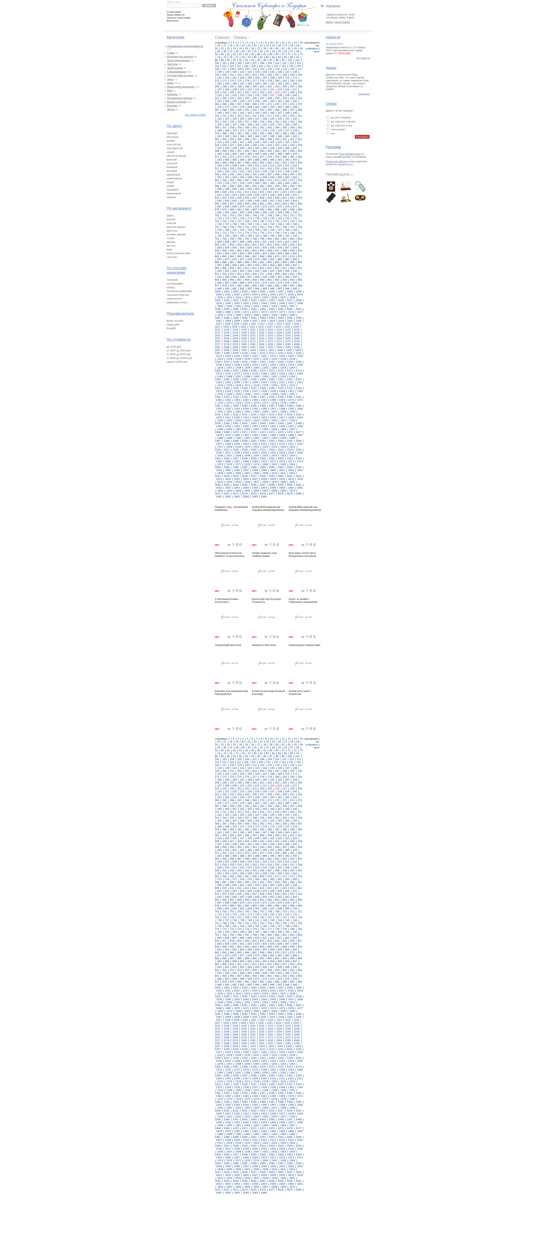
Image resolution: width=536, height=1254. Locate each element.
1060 (236, 309)
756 (285, 227)
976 (295, 282)
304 (257, 112)
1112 (262, 323)
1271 (272, 370)
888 (239, 262)
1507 (219, 443)
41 (283, 48)
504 (292, 162)
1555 (218, 458)
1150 (244, 335)
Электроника (175, 68)
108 (262, 63)
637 (255, 197)
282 (265, 107)
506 (219, 165)
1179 (235, 344)
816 (217, 244)
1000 (218, 291)
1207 (218, 353)
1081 (247, 315)
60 (222, 54)
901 (249, 265)
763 (249, 230)
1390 (299, 405)
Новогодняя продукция (181, 86)
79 (249, 57)
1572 (282, 461)
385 (262, 133)
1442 (245, 423)
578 (242, 183)
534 (257, 171)
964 (292, 279)
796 (239, 238)
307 (280, 112)
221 (239, 92)
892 (270, 262)
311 (224, 115)
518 (224, 168)
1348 (265, 394)
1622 (299, 476)
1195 (288, 347)
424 (295, 142)
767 (280, 230)
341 (277, 121)
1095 (290, 317)
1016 (273, 294)
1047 (291, 303)
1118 (226, 326)
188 (249, 83)
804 (300, 238)
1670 (292, 490)
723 (295, 218)
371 (242, 130)
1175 (288, 341)
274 (292, 104)
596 (292, 186)
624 (242, 194)
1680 (299, 493)
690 (219, 212)
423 (287, 142)
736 (219, 224)
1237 (227, 361)
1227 (220, 358)
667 (219, 206)
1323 (218, 388)
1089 (236, 317)
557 (257, 177)
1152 (261, 335)
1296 (236, 379)
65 (252, 54)
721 (280, 218)
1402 (229, 411)
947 (249, 276)
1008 (290, 291)
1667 (265, 490)
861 (295, 253)
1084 (274, 315)
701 (217, 215)
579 (249, 183)
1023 (247, 297)
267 (239, 104)
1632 (300, 479)
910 (232, 268)
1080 (238, 315)
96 (264, 60)
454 (262, 151)
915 (269, 268)
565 (232, 180)
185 (227, 83)
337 (247, 121)
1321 (283, 385)
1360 (290, 397)
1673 (236, 493)
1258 (238, 367)
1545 (300, 452)
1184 (279, 344)
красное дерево (176, 226)
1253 (282, 364)
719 (265, 218)
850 (300, 250)
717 (249, 218)
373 (257, 130)
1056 (283, 306)
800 (270, 238)
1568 (246, 461)
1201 (253, 350)
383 (247, 133)
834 (265, 247)
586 (217, 186)
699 (287, 212)
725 (224, 221)
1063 (263, 309)
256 (242, 101)
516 (294, 165)
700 (295, 212)
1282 (282, 373)
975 (287, 282)
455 (270, 151)
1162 (261, 338)
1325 (236, 388)
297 (292, 110)
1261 (265, 367)
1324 (227, 388)
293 (262, 110)
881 (272, 259)
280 (249, 107)
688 (292, 209)
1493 (265, 438)
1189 (235, 347)
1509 (237, 443)
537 (280, 171)
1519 (238, 446)
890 (255, 262)
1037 (290, 300)
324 (234, 118)
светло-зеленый (176, 155)
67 (264, 54)
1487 (300, 435)
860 (287, 253)
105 (239, 63)
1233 (274, 358)
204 (285, 86)
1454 (264, 426)
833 (257, 247)
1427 (282, 417)
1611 (283, 473)
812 (272, 241)
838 (295, 247)
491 (280, 159)
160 (300, 74)
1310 (273, 382)
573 (292, 180)
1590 (272, 467)
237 (272, 95)
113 (299, 63)
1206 (298, 350)
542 (232, 174)
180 (277, 80)
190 (265, 83)
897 (219, 265)
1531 (263, 449)
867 (255, 256)
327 (257, 118)
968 (234, 282)
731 (270, 221)
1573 (291, 461)
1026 (274, 297)
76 (230, 57)
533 (249, 171)
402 (217, 139)
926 (265, 271)
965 (300, 279)
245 (247, 98)
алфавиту (312, 48)
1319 (265, 385)
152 (239, 74)
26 (279, 45)
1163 (270, 338)
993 (249, 288)
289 (232, 110)
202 (270, 86)
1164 (279, 338)
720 (272, 218)
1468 (218, 432)
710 (285, 215)
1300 (272, 379)
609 (217, 192)
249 (277, 98)
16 (218, 45)
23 (261, 45)
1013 (246, 294)
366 (292, 127)
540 (217, 174)
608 (295, 189)
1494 (274, 438)
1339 (273, 391)
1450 (228, 426)
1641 (292, 481)
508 (234, 165)
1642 (218, 484)
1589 (263, 467)
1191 (253, 347)
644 (219, 200)
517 (217, 168)
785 (242, 235)
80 (255, 57)
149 (217, 74)
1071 (246, 312)
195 (217, 86)
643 (300, 197)
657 (232, 203)
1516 (300, 443)
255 (234, 101)
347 (234, 124)
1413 (244, 414)
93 (246, 60)
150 (224, 74)
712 (300, 215)
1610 (274, 473)
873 (300, 256)
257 (249, 101)
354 (287, 124)
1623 (219, 479)
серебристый (175, 148)
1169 (235, 341)
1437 (283, 420)
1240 (254, 361)
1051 (238, 306)
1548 (238, 455)
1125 (287, 326)
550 (292, 174)
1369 (282, 399)
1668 (274, 490)
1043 (255, 303)
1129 (235, 329)
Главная (222, 37)
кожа (169, 249)
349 (249, 124)
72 (295, 54)
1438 (292, 420)
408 (262, 139)
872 (292, 256)
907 (295, 265)
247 (262, 98)
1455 (273, 426)
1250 (255, 364)
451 (239, 151)
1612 (292, 473)
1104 (281, 320)
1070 (237, 312)
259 (265, 101)
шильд (170, 287)
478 (270, 156)
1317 (247, 385)
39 (270, 48)
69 (277, 54)
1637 (256, 481)
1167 (217, 341)
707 (262, 215)
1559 (254, 458)
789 (272, 235)
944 (227, 276)
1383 (236, 405)
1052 (247, 306)
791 (287, 235)
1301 (281, 379)
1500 (245, 440)
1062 (254, 309)
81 (261, 57)
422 (280, 142)
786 (249, 235)
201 (262, 86)
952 (287, 276)
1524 (283, 446)
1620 (281, 476)
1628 (264, 479)
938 (270, 274)
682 (247, 209)
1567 (237, 461)
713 (219, 218)
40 (277, 48)
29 (297, 45)
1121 (252, 326)
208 (227, 89)
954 (217, 279)
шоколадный (174, 178)
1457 (291, 426)
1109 (236, 323)
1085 (283, 315)
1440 (227, 423)
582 (272, 183)
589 (239, 186)
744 (280, 224)
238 (280, 95)
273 (285, 104)
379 (217, 133)
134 (277, 69)
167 (265, 77)
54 (273, 51)
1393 (237, 408)
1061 (245, 309)
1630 (282, 479)
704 (239, 215)
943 (219, 276)
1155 (288, 335)
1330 (281, 388)
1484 (273, 435)
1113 (270, 323)
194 (295, 83)
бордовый (173, 189)
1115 (288, 323)
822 (262, 244)
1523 (274, 446)
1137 (217, 332)
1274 (299, 370)
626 (257, 194)
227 (285, 92)
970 (249, 282)
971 (257, 282)
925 (257, 271)
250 (285, 98)
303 (249, 112)
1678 (281, 493)
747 (217, 227)
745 (287, 224)
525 (277, 168)
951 (280, 276)
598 (219, 189)
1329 (272, 388)
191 (272, 83)
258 (257, 101)
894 (285, 262)
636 (247, 197)
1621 (290, 476)
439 (234, 148)
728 (247, 221)
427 (232, 145)
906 (287, 265)
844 (255, 250)
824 (277, 244)
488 (257, 159)
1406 (265, 411)
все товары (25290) (195, 115)
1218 (228, 356)
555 (242, 177)
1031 (236, 300)
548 (277, 174)
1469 (227, 432)
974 (280, 282)
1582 (283, 464)
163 (234, 77)
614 (254, 192)
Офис (170, 83)
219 (224, 92)
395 (249, 136)
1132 (261, 329)
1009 (299, 291)
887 (232, 262)
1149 (235, 335)
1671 (218, 493)
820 (247, 244)
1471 (245, 432)
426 (224, 145)
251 (292, 98)
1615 (236, 476)
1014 (255, 294)
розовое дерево (176, 234)
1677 (272, 493)
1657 (264, 487)
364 (277, 127)
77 (237, 57)
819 (239, 244)
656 (224, 203)
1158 (226, 338)
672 (257, 206)
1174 (279, 341)
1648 (272, 484)
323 (227, 118)
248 (270, 98)
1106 (299, 320)
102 (217, 63)
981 (247, 285)
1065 (281, 309)
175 (239, 80)
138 (219, 71)
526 (285, 168)
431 (262, 145)
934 (239, 274)
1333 (219, 391)
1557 (236, 458)
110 (277, 63)
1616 (245, 476)
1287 (238, 376)
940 (285, 274)
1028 (292, 297)
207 (219, 89)
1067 (299, 309)
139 (227, 71)
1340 (282, 391)
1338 (264, 391)
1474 (272, 432)
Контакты (173, 20)
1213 (271, 353)
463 (242, 153)
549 (285, 174)
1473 (263, 432)
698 (280, 212)
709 (277, 215)
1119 (234, 326)
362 (262, 127)
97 (270, 60)
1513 (273, 443)
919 (300, 268)
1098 (228, 320)
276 (219, 107)
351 (265, 124)
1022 (238, 297)
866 (247, 256)
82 (267, 57)
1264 (292, 367)
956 (232, 279)
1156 (297, 335)
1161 (253, 338)
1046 (282, 303)
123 (283, 66)
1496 (292, 438)
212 (257, 89)
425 (217, 145)
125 (298, 66)
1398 (282, 408)
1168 (226, 341)
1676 (263, 493)
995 (265, 288)
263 (295, 101)
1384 (245, 405)
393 (234, 136)
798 (255, 238)
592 (262, 186)
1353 (227, 397)
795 (232, 238)
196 (224, 86)
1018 (291, 294)
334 (224, 121)
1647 (263, 484)
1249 (246, 364)
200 (255, 86)
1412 (235, 414)
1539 (246, 452)
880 (265, 259)
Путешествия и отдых (180, 75)
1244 (290, 361)
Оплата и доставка (178, 17)
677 (295, 206)
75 (224, 57)
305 (265, 112)
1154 (279, 335)
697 (272, 212)
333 (217, 121)
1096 (299, 317)
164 (242, 77)
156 (270, 74)
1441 (236, 423)
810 (257, 241)
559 (272, 177)
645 (227, 200)
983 (262, 285)
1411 (226, 414)
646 (234, 200)
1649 (281, 484)
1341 (291, 391)
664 (285, 203)
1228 (229, 358)
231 (227, 95)
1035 (272, 300)
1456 (282, 426)
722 (287, 218)
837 (287, 247)
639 (270, 197)
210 (242, 89)
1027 (283, 297)
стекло (171, 238)
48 (237, 51)
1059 (227, 309)
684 (262, 209)
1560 (263, 458)
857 (265, 253)
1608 (256, 473)
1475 (281, 432)
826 (292, 244)
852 (227, 253)
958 (247, 279)
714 (227, 218)
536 (272, 171)
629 (280, 194)
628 (272, 194)
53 (267, 51)
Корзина (333, 6)
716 (242, 218)
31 (222, 48)
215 (279, 89)
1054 (265, 306)
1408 (283, 411)
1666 (256, 490)
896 (300, 262)
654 (295, 200)
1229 (238, 358)
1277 (237, 373)
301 (234, 112)
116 (231, 66)
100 (290, 60)
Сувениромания (176, 71)
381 (232, 133)
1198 (226, 350)
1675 (254, 493)
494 (217, 162)
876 (234, 259)
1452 (246, 426)
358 (232, 127)
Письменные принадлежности (185, 46)
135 (285, 69)
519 (232, 168)
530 (227, 171)
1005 (263, 291)
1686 (264, 496)
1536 (219, 452)
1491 (247, 438)
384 (255, 133)
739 (242, 224)
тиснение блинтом (178, 294)
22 (255, 45)
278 (234, 107)
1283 (291, 373)
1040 (228, 303)
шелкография (175, 283)
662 (270, 203)
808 (242, 241)
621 (219, 194)
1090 (245, 317)
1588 (254, 467)
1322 (292, 385)
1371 (300, 399)
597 (300, 186)
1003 (245, 291)
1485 (282, 435)
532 (242, 171)
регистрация (342, 22)
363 (270, 127)
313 (239, 115)
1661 (300, 487)
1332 (299, 388)
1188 (226, 347)
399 (280, 136)
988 (300, 285)
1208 (227, 353)
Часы (170, 79)
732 (277, 221)
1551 (265, 455)
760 (227, 230)
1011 (228, 294)
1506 (299, 440)
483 (219, 159)
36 (252, 48)
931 (217, 274)
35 (246, 48)
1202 (262, 350)
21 (249, 45)
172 (217, 80)
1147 (217, 335)
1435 (265, 420)
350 (257, 124)
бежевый (172, 167)
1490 (238, 438)
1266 (227, 370)
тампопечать (174, 298)
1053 (256, 306)
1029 (218, 300)
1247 (228, 364)
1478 (219, 435)
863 (224, 256)
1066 (290, 309)
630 (287, 194)
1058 (218, 309)
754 (270, 227)
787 (257, 235)
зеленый (172, 163)
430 (255, 145)
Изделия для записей (180, 56)
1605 (229, 473)
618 (284, 192)
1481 (246, 435)
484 (227, 159)
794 (224, 238)
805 (219, 241)
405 (239, 139)
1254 (291, 364)
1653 (228, 487)
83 (273, 57)
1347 (256, 394)
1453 (255, 426)
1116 (296, 323)
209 (234, 89)
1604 (220, 473)
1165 (288, 338)
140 (234, 71)
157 (277, 74)
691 (227, 212)
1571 (273, 461)
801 (277, 238)
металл (171, 245)
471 (217, 156)
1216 (299, 353)
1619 (272, 476)
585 (295, 183)
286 (295, 107)
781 (300, 233)
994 (257, 288)
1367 (264, 399)
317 (269, 115)
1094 (281, 317)
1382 (227, 405)
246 (255, 98)
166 (257, 77)
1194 (279, 347)
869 (270, 256)
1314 (220, 385)
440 (242, 148)
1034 (263, 300)
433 (277, 145)
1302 (290, 379)
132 (262, 69)
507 (227, 165)
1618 (263, 476)
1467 (292, 429)
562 (295, 177)
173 (224, 80)
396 (257, 136)
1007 (281, 291)
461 (227, 153)
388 (285, 133)
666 (300, 203)
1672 (227, 493)
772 (232, 233)
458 (292, 151)
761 (234, 230)
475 (247, 156)
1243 (281, 361)
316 (262, 115)
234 (249, 95)
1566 (228, 461)
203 (277, 86)
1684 (246, 496)
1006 (272, 291)
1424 (255, 417)
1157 (217, 338)
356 (217, 127)
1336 (246, 391)
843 (247, 250)
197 (232, 86)
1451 (237, 426)
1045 (273, 303)
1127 (217, 329)
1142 (261, 332)
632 (217, 197)
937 (262, 274)
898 (227, 265)
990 (227, 288)
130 (247, 69)
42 (289, 48)
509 (242, 165)
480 (285, 156)
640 (277, 197)
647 (242, 200)
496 (232, 162)
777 (270, 233)
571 (277, 180)
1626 (246, 479)
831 (242, 247)
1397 (273, 408)
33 (234, 48)
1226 (300, 356)
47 (230, 51)
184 (219, 83)
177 (255, 80)
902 (257, 265)
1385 (254, 405)
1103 (272, 320)
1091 (254, 317)
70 (283, 54)
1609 (265, 473)
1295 (227, 379)
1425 (264, 417)
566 (239, 180)
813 (279, 241)
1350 (283, 394)
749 (232, 227)
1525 (292, 446)
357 (224, 127)
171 (295, 77)
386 (270, 133)
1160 (244, 338)
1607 (247, 473)
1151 (253, 335)
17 (224, 45)
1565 (219, 461)
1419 (299, 414)
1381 (218, 405)
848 (285, 250)
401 (295, 136)
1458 (300, 426)
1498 (227, 440)
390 (300, 133)
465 (257, 153)
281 (257, 107)
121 (268, 66)
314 (247, 115)
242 (224, 98)
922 (234, 271)
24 (267, 45)
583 (280, 183)
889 (247, 262)
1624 (228, 479)
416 (234, 142)
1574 (300, 461)
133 (270, 69)
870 (277, 256)
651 (272, 200)
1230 (247, 358)
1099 (237, 320)
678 (217, 209)
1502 (263, 440)
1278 (246, 373)
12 (283, 42)
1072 (255, 312)
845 (262, 250)
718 (257, 218)
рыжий (171, 140)
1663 (229, 490)
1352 (218, 397)
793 (217, 238)
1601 (282, 470)
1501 (254, 440)
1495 (283, 438)
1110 (245, 323)
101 (297, 60)
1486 (291, 435)
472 (224, 156)
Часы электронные (178, 60)
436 (300, 145)
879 (257, 259)
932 (224, 274)
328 (265, 118)
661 (262, 203)
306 (272, 112)
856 (257, 253)
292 (255, 110)
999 (295, 288)
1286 (229, 376)
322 (219, 118)
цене (317, 51)
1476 (290, 432)
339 (262, 121)
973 (272, 282)
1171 (253, 341)
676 (287, 206)
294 (270, 110)
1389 (290, 405)
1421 (228, 417)
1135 (288, 329)
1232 (265, 358)
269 (255, 104)
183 (300, 80)
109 (270, 63)
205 (292, 86)
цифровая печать (177, 302)
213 (264, 89)
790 (280, 235)
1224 (282, 356)
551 (300, 174)
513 (272, 165)
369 (227, 130)
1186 (297, 344)
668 (227, 206)
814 (287, 241)
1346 (247, 394)
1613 (218, 476)
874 (219, 259)
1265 (218, 370)
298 (300, 110)
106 (247, 63)
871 (285, 256)
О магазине (174, 11)
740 (249, 224)
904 (272, 265)
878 (249, 259)
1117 (217, 326)
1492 (256, 438)
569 (262, 180)
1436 (274, 420)
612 (239, 192)
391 (219, 136)
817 (224, 244)
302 (242, 112)
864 (232, 256)
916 (277, 268)
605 (272, 189)
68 (270, 54)
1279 (255, 373)
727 (239, 221)
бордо (170, 182)
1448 (299, 423)
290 (239, 110)
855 (249, 253)
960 (262, 279)
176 (247, 80)
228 (292, 92)
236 (265, 95)
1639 (274, 481)
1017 (282, 294)
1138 (226, 332)
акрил (170, 215)
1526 (218, 449)
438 (227, 148)
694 (249, 212)
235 (257, 95)
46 (224, 51)
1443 (254, 423)
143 (257, 71)
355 (295, 124)
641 (285, 197)
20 (243, 45)
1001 (227, 291)
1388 (281, 405)
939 (277, 274)
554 (234, 177)
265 (224, 104)
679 (224, 209)
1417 (280, 414)
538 (287, 171)
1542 (273, 452)
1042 (246, 303)
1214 (280, 353)
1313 (300, 382)
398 (272, 136)
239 (287, 95)
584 (287, 183)
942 (300, 274)
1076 (291, 312)
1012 (237, 294)
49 (243, 51)
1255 (300, 364)
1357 (263, 397)
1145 (288, 332)
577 (234, 183)
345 (219, 124)
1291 (274, 376)
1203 (271, 350)
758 (300, 227)
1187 (217, 347)
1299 (263, 379)
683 (255, 209)
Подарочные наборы (179, 98)
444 (272, 148)
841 (232, 250)
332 (295, 118)
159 (292, 74)
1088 (227, 317)
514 (279, 165)
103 (224, 63)
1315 (229, 385)
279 (242, 107)
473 (232, 156)
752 (255, 227)
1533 (281, 449)
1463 (256, 429)
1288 (247, 376)
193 (287, 83)
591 (255, 186)
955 (224, 279)
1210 (245, 353)
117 (239, 66)
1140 (244, 332)
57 (291, 51)
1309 (264, 382)
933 (232, 274)
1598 (255, 470)
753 (262, 227)
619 (292, 192)
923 (242, 271)
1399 (291, 408)
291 (247, 110)
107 (255, 63)
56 (285, 51)
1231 (256, 358)
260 (272, 101)
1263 (283, 367)
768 (287, 230)
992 (242, 288)
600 (234, 189)
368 (219, 130)
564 (224, 180)
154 (255, 74)
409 (270, 139)
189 (257, 83)
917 (284, 268)
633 (224, 197)
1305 (228, 382)
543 (239, 174)
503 (285, 162)
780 (292, 233)
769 (295, 230)
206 (300, 86)
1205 (289, 350)
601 (242, 189)
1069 (228, 312)
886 (224, 262)
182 (292, 80)
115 (224, 66)
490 (272, 159)
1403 (238, 411)
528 (300, 168)
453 (255, 151)
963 (285, 279)
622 (227, 194)
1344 (229, 394)
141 (242, 71)
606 (280, 189)
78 (243, 57)
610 (224, 192)
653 (287, 200)
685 (270, 209)
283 (272, 107)
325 (242, 118)
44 (301, 48)
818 (232, 244)
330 (280, 118)
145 (272, 71)
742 (265, 224)
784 (234, 235)
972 (265, 282)
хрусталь (172, 230)
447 (295, 148)
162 (227, 77)
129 (239, 69)
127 (224, 69)
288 (224, 110)
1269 (254, 370)
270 (262, 104)
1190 (244, 347)
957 (239, 279)
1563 (290, 458)
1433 (247, 420)
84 (279, 57)
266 (232, 104)
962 (277, 279)
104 (232, 63)
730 (262, 221)
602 (249, 189)
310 (217, 115)
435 (292, 145)
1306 (237, 382)
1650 (290, 484)
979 (232, 285)
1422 (237, 417)
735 (300, 221)
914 (262, 268)
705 (247, 215)
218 (217, 92)
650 (265, 200)
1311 (282, 382)
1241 (263, 361)
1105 (290, 320)
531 (234, 171)
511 (257, 165)
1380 (292, 402)
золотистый (174, 144)
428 (239, 145)
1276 (228, 373)
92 (240, 60)
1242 (272, 361)
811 (265, 241)
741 (257, 224)
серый (170, 152)
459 (300, 151)
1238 (236, 361)
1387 (272, 405)
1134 (279, 329)
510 (249, 165)
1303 (299, 379)
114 (217, 66)
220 (232, 92)
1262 (274, 367)
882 (280, 259)
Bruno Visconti (175, 320)
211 (249, 89)
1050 (229, 306)
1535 (299, 449)
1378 (274, 402)
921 (227, 271)
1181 (253, 344)
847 (277, 250)
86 (291, 57)
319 (284, 115)
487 (249, 159)
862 (217, 256)
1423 (246, 417)
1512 (264, 443)
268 (247, 104)
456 (277, 151)
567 (247, 180)
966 (219, 282)
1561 (272, 458)
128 (232, 69)
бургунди (172, 133)
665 (292, 203)
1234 (283, 358)
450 (232, 151)
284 (280, 107)
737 (227, 224)
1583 (292, 464)
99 (283, 60)
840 (224, 250)
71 (289, 54)
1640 (283, 481)
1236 (218, 361)
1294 (218, 379)
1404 (247, 411)
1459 (220, 429)
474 (239, 156)
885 (217, 262)
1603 (300, 470)
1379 (283, 402)
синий (170, 185)
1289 (256, 376)
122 (276, 66)
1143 (270, 332)
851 (219, 253)
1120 (243, 326)
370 (234, 130)
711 (292, 215)
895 (292, 262)
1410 (218, 414)
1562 (281, 458)
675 (280, 206)
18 (230, 45)
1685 (255, 496)
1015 (264, 294)
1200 (244, 350)
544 (247, 174)
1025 (265, 297)
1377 (265, 402)
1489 (229, 438)
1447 (290, 423)
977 (217, 285)
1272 (281, 370)
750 (239, 227)
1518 (229, 446)
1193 (270, 347)
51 (255, 51)
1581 (274, 464)
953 (295, 276)
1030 (227, 300)
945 (234, 276)
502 (277, 162)
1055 (274, 306)
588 (232, 186)
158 (285, 74)
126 (217, 69)
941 (292, 274)
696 (265, 212)
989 (219, 288)
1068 (219, 312)
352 (272, 124)
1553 (283, 455)
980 (239, 285)
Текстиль (172, 64)
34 (240, 48)
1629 (273, 479)
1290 (265, 376)
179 (270, 80)
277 (227, 107)
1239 (245, 361)
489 (265, 159)
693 (242, 212)
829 (227, 247)
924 (249, 271)
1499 (236, 440)
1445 (272, 423)
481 (292, 156)
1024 (256, 297)
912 (247, 268)
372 (249, 130)
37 (258, 48)
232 (234, 95)
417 (242, 142)
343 (292, 121)
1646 (254, 484)
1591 (281, 467)
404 (232, 139)
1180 (244, 344)
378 (295, 130)
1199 (235, 350)
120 (261, 66)
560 (280, 177)
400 (287, 136)
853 (234, 253)
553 (227, 177)
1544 (291, 452)
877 (242, 259)
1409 (292, 411)
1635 (238, 481)
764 (257, 230)
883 (287, 259)
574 (300, 180)
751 (247, 227)
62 (234, 54)
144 (265, 71)
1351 (292, 394)
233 (242, 95)
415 (227, 142)
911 (239, 268)
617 (277, 192)
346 (227, 124)
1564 (299, 458)
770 (217, 233)
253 (219, 101)
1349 (274, 394)
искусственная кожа (178, 253)
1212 (262, 353)
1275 (219, 373)
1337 (255, 391)
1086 (292, 315)
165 (249, 77)
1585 (227, 467)
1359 (281, 397)
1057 (292, 306)
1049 (220, 306)
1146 (297, 332)
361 (255, 127)
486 (242, 159)
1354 (236, 397)
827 (300, 244)
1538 (237, 452)
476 (255, 156)
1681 (219, 496)
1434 (256, 420)
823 (270, 244)
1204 (280, 350)
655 (217, 203)
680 (232, 209)
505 (300, 162)
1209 (236, 353)
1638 (265, 481)
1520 (247, 446)
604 (265, 189)
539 (295, 171)
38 (264, 48)
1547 (229, 455)
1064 (272, 309)
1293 (292, 376)
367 (300, 127)
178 (262, 80)
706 (255, 215)
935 (247, 274)
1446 (281, 423)
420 (265, 142)
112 (292, 63)
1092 (263, 317)
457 (285, 151)
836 (280, 247)
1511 (255, 443)
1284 (300, 373)
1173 (270, 341)
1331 (290, 388)
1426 (273, 417)
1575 (220, 464)
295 (277, 110)
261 (280, 101)
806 (227, 241)
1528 (236, 449)
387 (277, 133)
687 (285, 209)
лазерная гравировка (179, 291)
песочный (172, 137)
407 (255, 139)
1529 (245, 449)
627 (265, 194)
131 (255, 69)
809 (249, 241)
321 (300, 115)
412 (292, 139)
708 (270, 215)
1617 (254, 476)
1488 (220, 438)
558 (265, 177)
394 (242, 136)
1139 (235, 332)
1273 (290, 370)
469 (287, 153)
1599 (264, 470)
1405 (256, 411)
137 (300, 69)
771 (224, 233)
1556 (227, 458)
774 (247, 233)
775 (255, 233)
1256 (220, 367)
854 (242, 253)
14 (295, 42)
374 (265, 130)
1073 (264, 312)
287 (217, 110)
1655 (246, 487)
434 (285, 145)
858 (272, 253)
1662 (220, 490)
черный (171, 197)
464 (249, 153)
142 (249, 71)
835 (272, 247)
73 (301, 54)
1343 (220, 394)
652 (280, 200)
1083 (265, 315)
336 (239, 121)
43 (295, 48)
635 (239, 197)
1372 (220, 402)
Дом (169, 90)
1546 (220, 455)
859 (280, 253)
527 (292, 168)
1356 (254, 397)
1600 (273, 470)
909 (224, 268)
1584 (218, 467)
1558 (245, 458)
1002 (236, 291)
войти (329, 22)
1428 (291, 417)
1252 (273, 364)
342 (285, 121)
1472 (254, 432)
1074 (273, 312)
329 (272, 118)
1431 (229, 420)
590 (247, 186)
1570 (264, 461)
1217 (219, 356)
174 (232, 80)
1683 (237, 496)
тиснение (172, 279)
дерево (171, 242)
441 (249, 148)
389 (292, 133)
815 (294, 241)
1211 (253, 353)
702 (224, 215)
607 (287, 189)
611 (232, 192)
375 (272, 130)
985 (277, 285)
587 (224, 186)
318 (277, 115)
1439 (218, 423)
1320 (274, 385)
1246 (219, 364)
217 (294, 89)
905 (280, 265)
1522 (265, 446)
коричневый (174, 193)
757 (292, 227)
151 (232, 74)
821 (255, 244)
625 (249, 194)
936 (255, 274)
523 (262, 168)
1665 (247, 490)
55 (279, 51)
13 (289, 42)
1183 (270, 344)
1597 (246, 470)
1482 (255, 435)
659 (247, 203)
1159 (235, 338)
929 (287, 271)
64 (246, 54)
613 (247, 192)
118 (246, 66)
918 (292, 268)
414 (219, 142)
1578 (247, 464)
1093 (272, 317)
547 (270, 174)
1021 (229, 297)
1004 (254, 291)
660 (255, 203)
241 (217, 98)
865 (239, 256)
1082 (256, 315)
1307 (246, 382)
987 (292, 285)
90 (228, 60)
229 (300, 92)
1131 (253, 329)
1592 (290, 467)
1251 (264, 364)
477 (262, 156)
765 (265, 230)
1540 (255, 452)
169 (280, 77)
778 (277, 233)
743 (272, 224)
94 (252, 60)
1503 (272, 440)
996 (272, 288)
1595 (228, 470)
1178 (226, 344)
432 (270, 145)
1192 (261, 347)
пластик (171, 223)
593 (270, 186)
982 (255, 285)
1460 (229, 429)
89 (222, 60)
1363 (228, 399)
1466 (283, 429)
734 (292, 221)
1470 (236, 432)
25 (273, 45)
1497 (218, 440)
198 (239, 86)
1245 (299, 361)
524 (270, 168)
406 (247, 139)
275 (300, 104)
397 (265, 136)
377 (287, 130)
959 (255, 279)
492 (287, 159)
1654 (237, 487)
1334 (228, 391)
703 (232, 215)
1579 (256, 464)
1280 (264, 373)
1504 (281, 440)
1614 (227, 476)
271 (270, 104)
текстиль (172, 257)
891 (262, 262)
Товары (240, 37)
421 (272, 142)
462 (234, 153)
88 (216, 60)
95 (258, 60)
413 (300, 139)
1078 (220, 315)
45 (218, 51)
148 (295, 71)
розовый (172, 170)
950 (272, 276)
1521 (256, 446)
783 (227, 235)
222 (247, 92)
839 (217, 250)
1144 (279, 332)
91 (234, 60)
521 (247, 168)
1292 (283, 376)
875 (227, 259)
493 (295, 159)
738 (234, 224)
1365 (246, 399)
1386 (263, 405)
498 (247, 162)
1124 (278, 326)
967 (227, 282)
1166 (297, 338)
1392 (228, 408)
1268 (245, 370)
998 (287, 288)
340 (270, 121)
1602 (291, 470)
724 (217, 221)
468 (280, 153)
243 (232, 98)
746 (295, 224)
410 (277, 139)
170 (287, 77)
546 (262, 174)
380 (224, 133)
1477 (299, 432)
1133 (270, 329)
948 (257, 276)
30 (216, 48)
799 (262, 238)
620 (300, 192)
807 (234, 241)
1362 (219, 399)
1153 (270, 335)
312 (232, 115)
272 (277, 104)
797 (247, 238)
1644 (236, 484)
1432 (238, 420)
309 (295, 112)
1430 (220, 420)
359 (239, 127)
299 (219, 112)
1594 (219, 470)
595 (285, 186)
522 (255, 168)
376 (280, 130)
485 (234, 159)
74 (218, 57)
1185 (288, 344)
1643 (227, 484)
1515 (291, 443)
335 (232, 121)
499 (255, 162)
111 (284, 63)
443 (265, 148)
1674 (245, 493)
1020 (220, 297)
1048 (300, 303)
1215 (289, 353)
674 (272, 206)
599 (227, 189)
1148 (226, 335)
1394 (246, 408)
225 (270, 92)
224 (262, 92)
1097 (219, 320)
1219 (237, 356)
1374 (238, 402)
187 (242, 83)
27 (285, 45)
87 (297, 57)
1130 (244, 329)
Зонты (171, 109)
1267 (236, 370)
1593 (299, 467)
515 (287, 165)
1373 (229, 402)
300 (227, 112)
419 (257, 142)
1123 (270, 326)
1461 (238, 429)
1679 (290, 493)
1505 (290, 440)
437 (219, 148)
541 (224, 174)
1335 (237, 391)
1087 (218, 317)
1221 (255, 356)
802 (285, 238)
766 (272, 230)
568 (255, 180)
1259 (247, 367)
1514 (282, 443)
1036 (281, 300)
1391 (219, 408)
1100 (246, 320)
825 (285, 244)
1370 (291, 399)
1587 (245, 467)
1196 (297, 347)
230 (219, 95)
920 (219, 271)
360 (247, 127)
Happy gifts (173, 324)
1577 (238, 464)
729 (255, 221)
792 (295, 235)
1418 (289, 414)
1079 (229, 315)
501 (270, 162)
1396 (264, 408)
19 (237, 45)
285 (287, 107)
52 (261, 51)
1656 (255, 487)
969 (242, 282)
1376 (256, 402)
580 (257, 183)
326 (249, 118)
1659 (282, 487)
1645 (245, 484)
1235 (292, 358)
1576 (229, 464)
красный (172, 159)
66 (258, 54)
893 (277, 262)
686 (277, 209)
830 (234, 247)
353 (280, 124)
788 (265, 235)
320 (292, 115)
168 (272, 77)
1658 (273, 487)
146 (280, 71)
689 (300, 209)
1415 (262, 414)
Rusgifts (171, 328)
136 (292, 69)
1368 (273, 399)
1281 (273, 373)
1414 (253, 414)
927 (272, 271)
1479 (228, 435)
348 (242, 124)
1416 (271, 414)
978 (224, 285)
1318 (256, 385)
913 (254, 268)
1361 (299, 397)
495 (224, 162)
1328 (263, 388)
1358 (272, 397)
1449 (219, 426)
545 (255, 174)
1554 (292, 455)
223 (255, 92)
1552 (274, 455)
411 (285, 139)
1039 (219, 303)
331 (287, 118)
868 (262, 256)
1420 (219, 417)
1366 (255, 399)
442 (257, 148)
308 (287, 112)
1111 (253, 323)
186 (234, 83)
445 (280, 148)
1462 (247, 429)
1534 (290, 449)
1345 (238, 394)
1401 (220, 411)
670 (242, 206)
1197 (217, 350)
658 (239, 203)
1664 (238, 490)
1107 (219, 323)
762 (242, 230)
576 (227, 183)
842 (239, 250)
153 (247, 74)
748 (224, 227)
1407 (274, 411)
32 (228, 48)
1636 (247, 481)
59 (216, 54)
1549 (247, 455)
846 (270, 250)
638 (262, 197)
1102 (263, 320)
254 (227, 101)
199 (247, 86)
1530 (254, 449)
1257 (229, 367)
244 (239, 98)
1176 (297, 341)
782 (219, 235)
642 (292, 197)
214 (272, 89)
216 (287, 89)
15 (301, 42)
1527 (227, 449)
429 (247, 145)
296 (285, 110)
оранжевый (173, 174)
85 (285, 57)
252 (300, 98)
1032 (245, 300)
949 (265, 276)
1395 (255, 408)
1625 (237, 479)
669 (234, 206)
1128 (226, 329)
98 (277, 60)
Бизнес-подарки (176, 101)
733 (285, 221)
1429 (300, 417)
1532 (272, 449)
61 (228, 54)
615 (262, 192)
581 (265, 183)
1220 (246, 356)
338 (255, 121)
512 (264, 165)
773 (239, 233)
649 (257, 200)
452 (247, 151)
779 (285, 233)
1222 (264, 356)
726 (232, 221)
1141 (253, 332)
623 (234, 194)
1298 (254, 379)
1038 (299, 300)
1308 (255, 382)
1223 (273, 356)
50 (249, 51)
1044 (264, 303)
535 (265, 171)
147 (287, 71)
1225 (291, 356)
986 (285, 285)
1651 (299, 484)
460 (219, 153)
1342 (300, 391)
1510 (246, 443)
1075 (282, 312)
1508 (228, 443)
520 (239, 168)
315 (254, 115)
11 (277, 42)
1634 (229, 481)
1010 (219, 294)
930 (295, 271)
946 (242, 276)
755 (277, 227)
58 (297, 51)
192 (280, 83)
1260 (256, 367)
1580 (265, 464)
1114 (279, 323)
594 (277, 186)
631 (295, 194)
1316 (238, 385)
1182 (261, 344)
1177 (217, 344)
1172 (261, 341)
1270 (263, 370)
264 (217, 104)
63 (240, 54)
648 (249, 200)
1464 (265, 429)
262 (287, 101)
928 (280, 271)
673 (265, 206)
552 (219, 177)
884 (295, 259)
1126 (296, 326)
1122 (261, 326)
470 (295, 153)
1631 (291, 479)
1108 (228, 323)
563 (217, 180)
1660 (291, 487)
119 (253, 66)
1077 (300, 312)
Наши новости (175, 14)
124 (291, 66)
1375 (247, 402)
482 (300, 156)
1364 (237, 399)
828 (219, 247)
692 (234, 212)
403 (224, 139)
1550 (256, 455)
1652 (219, 487)
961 (270, 279)
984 (270, 285)
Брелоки (172, 105)
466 (265, 153)
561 (287, 177)
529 (219, 171)
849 (292, 250)
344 (300, 121)
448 (217, 151)
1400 (300, 408)
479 (277, 156)
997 (280, 288)
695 (257, 212)
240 (295, 95)
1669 (283, 490)
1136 (297, 329)
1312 (291, 382)
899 (234, 265)
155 (262, 74)
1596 (237, 470)
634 (232, 197)
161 (219, 77)
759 (219, 230)
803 (292, 238)
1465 (274, 429)
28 (291, 45)
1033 (254, 300)
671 (249, 206)
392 (227, 136)
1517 (220, 446)
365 (285, 127)
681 (239, 209)
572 (285, 180)
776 (262, 233)
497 (239, 162)
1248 (237, 364)
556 (249, 177)
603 (257, 189)
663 (277, 203)
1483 (264, 435)
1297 (245, 379)
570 (270, 180)
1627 (255, 479)
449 (224, 151)
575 (219, 183)
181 (285, 80)
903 (265, 265)
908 (217, 268)
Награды (172, 94)
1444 (263, 423)
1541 (264, 452)
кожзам (171, 219)
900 (242, 265)
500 (262, 162)
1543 (282, 452)
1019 (300, 294)
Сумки (170, 52)
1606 (238, 473)
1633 (220, 481)
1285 (220, 376)
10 (271, 42)
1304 (219, 382)
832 (249, 247)
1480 (237, 435)
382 (239, 133)
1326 (245, 388)
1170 (244, 341)
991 (234, 288)
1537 (228, 452)
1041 (237, 303)
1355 (245, 397)
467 (272, 153)
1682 (228, 496)
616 (269, 192)
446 (287, 148)
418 (249, 142)
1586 (236, 467)
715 (234, 218)
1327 (254, 388)
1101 (255, 320)
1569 (255, 461)
